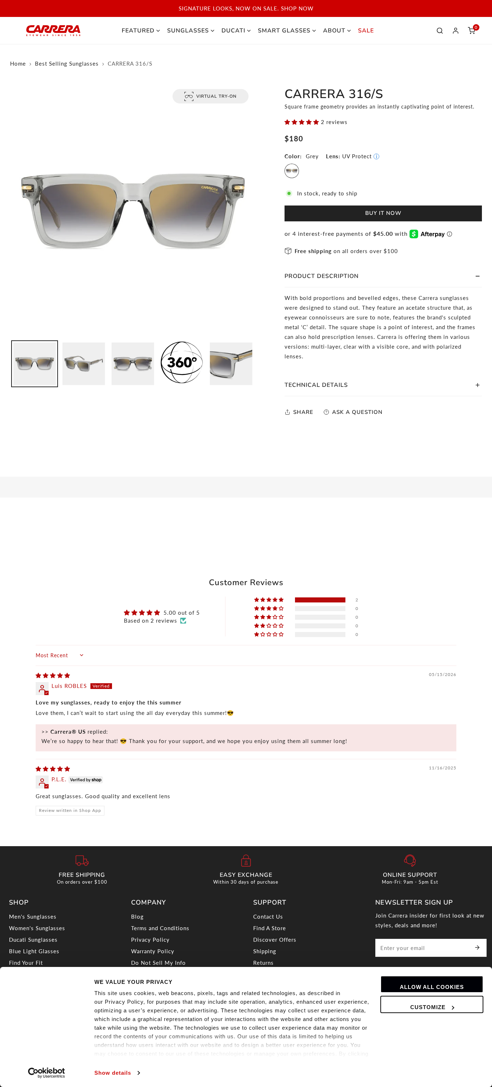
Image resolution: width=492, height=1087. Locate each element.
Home (18, 63)
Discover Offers (274, 939)
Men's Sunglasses (33, 916)
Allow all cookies (432, 987)
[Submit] (477, 947)
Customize (428, 1007)
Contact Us (268, 916)
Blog (137, 916)
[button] (471, 31)
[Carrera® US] (53, 30)
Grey (292, 171)
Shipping (264, 951)
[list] (133, 212)
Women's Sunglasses (37, 928)
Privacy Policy (150, 939)
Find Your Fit (26, 962)
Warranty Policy (152, 951)
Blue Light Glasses (34, 951)
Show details (112, 1073)
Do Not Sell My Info (158, 962)
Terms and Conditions (160, 928)
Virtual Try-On (216, 96)
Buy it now (383, 213)
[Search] (440, 31)
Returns (263, 962)
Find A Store (269, 928)
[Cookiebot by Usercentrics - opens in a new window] (46, 1073)
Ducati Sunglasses (33, 939)
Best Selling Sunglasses (67, 63)
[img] (53, 675)
